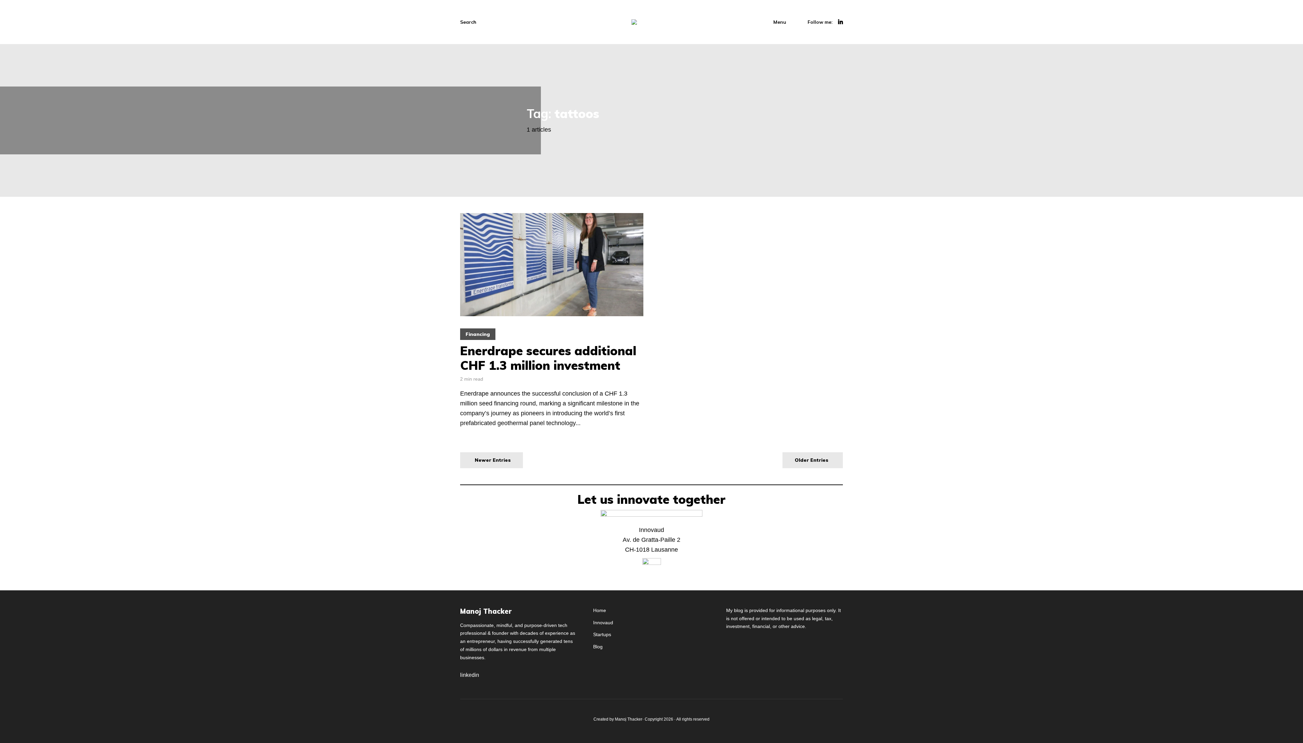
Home (599, 610)
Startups (602, 634)
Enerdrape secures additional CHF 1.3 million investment (548, 358)
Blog (598, 646)
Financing (478, 334)
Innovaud (603, 622)
